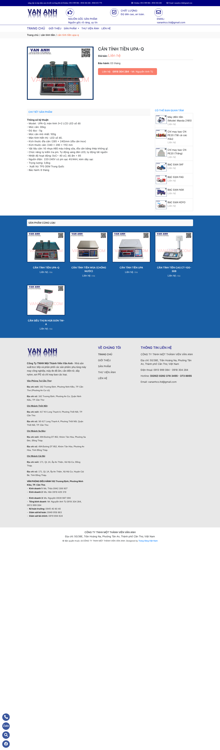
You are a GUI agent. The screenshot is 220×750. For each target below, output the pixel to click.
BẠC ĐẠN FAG (176, 177)
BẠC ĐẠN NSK (176, 189)
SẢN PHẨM (70, 28)
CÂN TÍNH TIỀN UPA (131, 267)
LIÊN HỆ (106, 28)
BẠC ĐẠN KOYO (176, 202)
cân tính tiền (48, 34)
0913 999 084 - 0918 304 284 (171, 369)
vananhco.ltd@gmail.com (162, 381)
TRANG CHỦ (36, 28)
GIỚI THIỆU (55, 28)
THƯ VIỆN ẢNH (90, 28)
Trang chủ (32, 34)
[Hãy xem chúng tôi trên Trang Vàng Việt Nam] (4, 735)
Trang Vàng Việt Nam (148, 541)
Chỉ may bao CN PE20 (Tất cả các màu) (177, 135)
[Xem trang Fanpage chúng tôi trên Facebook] (4, 744)
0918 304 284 (121, 71)
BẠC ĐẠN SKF (175, 164)
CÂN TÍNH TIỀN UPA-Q (46, 267)
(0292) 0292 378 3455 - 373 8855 (171, 375)
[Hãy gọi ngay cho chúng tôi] (4, 717)
